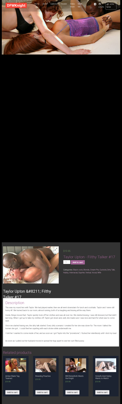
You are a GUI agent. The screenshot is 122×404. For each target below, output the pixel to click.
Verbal (88, 272)
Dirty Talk (111, 269)
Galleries (54, 4)
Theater (64, 4)
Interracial (73, 272)
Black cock (78, 269)
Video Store (72, 5)
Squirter (81, 272)
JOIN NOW (110, 5)
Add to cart (78, 262)
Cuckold (103, 269)
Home (36, 4)
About (44, 4)
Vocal (94, 272)
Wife (99, 272)
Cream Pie (94, 269)
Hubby (65, 272)
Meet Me (80, 5)
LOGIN (101, 7)
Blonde (86, 269)
